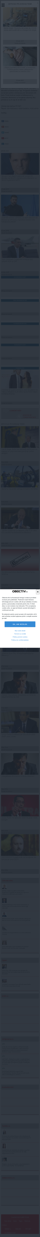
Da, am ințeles (20, 624)
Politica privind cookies (20, 637)
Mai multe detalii (20, 631)
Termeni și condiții (20, 634)
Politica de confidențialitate (20, 640)
